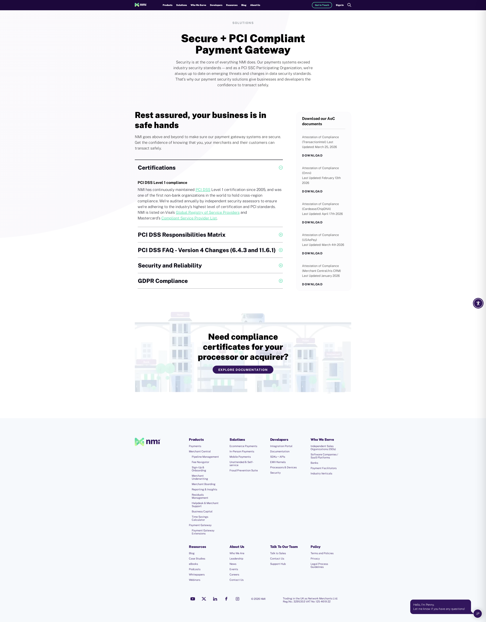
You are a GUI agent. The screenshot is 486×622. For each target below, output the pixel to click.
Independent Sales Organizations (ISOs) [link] (323, 448)
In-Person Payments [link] (242, 451)
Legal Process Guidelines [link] (319, 565)
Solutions (181, 5)
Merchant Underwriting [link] (200, 477)
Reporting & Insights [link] (204, 489)
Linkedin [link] (215, 599)
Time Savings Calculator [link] (200, 518)
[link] (141, 5)
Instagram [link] (237, 599)
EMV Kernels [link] (278, 462)
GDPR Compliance (163, 280)
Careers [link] (234, 574)
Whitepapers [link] (197, 574)
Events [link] (234, 569)
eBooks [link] (193, 563)
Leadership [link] (236, 558)
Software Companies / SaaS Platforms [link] (324, 456)
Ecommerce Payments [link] (243, 446)
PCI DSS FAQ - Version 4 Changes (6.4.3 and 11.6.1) (207, 250)
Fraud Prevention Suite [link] (244, 470)
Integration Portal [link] (281, 446)
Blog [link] (243, 5)
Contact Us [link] (237, 579)
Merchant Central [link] (200, 451)
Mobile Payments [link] (240, 456)
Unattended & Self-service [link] (241, 464)
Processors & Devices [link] (283, 467)
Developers (216, 5)
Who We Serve (198, 5)
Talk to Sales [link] (278, 553)
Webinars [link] (194, 579)
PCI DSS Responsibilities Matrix (182, 234)
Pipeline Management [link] (205, 456)
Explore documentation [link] (243, 370)
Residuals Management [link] (200, 496)
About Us (255, 5)
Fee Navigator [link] (200, 462)
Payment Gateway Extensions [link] (203, 532)
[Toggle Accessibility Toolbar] (478, 303)
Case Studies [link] (197, 558)
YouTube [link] (192, 599)
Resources (231, 5)
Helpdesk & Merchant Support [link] (205, 505)
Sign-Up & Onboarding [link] (199, 469)
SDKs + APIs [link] (277, 456)
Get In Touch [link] (322, 5)
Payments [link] (195, 446)
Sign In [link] (340, 5)
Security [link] (275, 472)
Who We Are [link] (237, 553)
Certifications (157, 167)
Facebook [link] (226, 599)
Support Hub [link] (278, 563)
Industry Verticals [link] (321, 473)
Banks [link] (314, 462)
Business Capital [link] (202, 511)
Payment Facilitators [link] (324, 468)
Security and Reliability (170, 265)
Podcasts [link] (194, 569)
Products (167, 5)
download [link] (312, 155)
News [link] (233, 563)
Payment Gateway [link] (200, 525)
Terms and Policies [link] (322, 553)
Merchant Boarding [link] (203, 484)
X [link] (204, 599)
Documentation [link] (280, 451)
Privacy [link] (315, 558)
